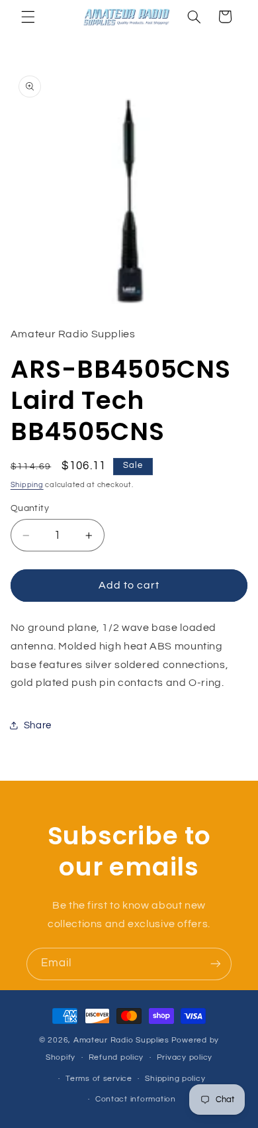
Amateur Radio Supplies (121, 1040)
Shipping (27, 484)
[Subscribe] (215, 964)
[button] (28, 16)
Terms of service (98, 1078)
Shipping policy (175, 1078)
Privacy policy (184, 1057)
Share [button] (38, 725)
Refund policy (116, 1057)
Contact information (135, 1099)
